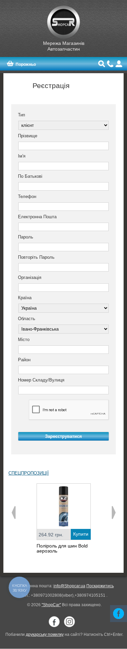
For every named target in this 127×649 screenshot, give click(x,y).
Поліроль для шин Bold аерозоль (62, 548)
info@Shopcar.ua (69, 586)
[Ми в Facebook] (54, 621)
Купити (80, 534)
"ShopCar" (51, 604)
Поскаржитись (100, 586)
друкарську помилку (45, 634)
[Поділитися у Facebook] (118, 613)
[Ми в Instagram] (69, 621)
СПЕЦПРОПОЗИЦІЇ (28, 473)
